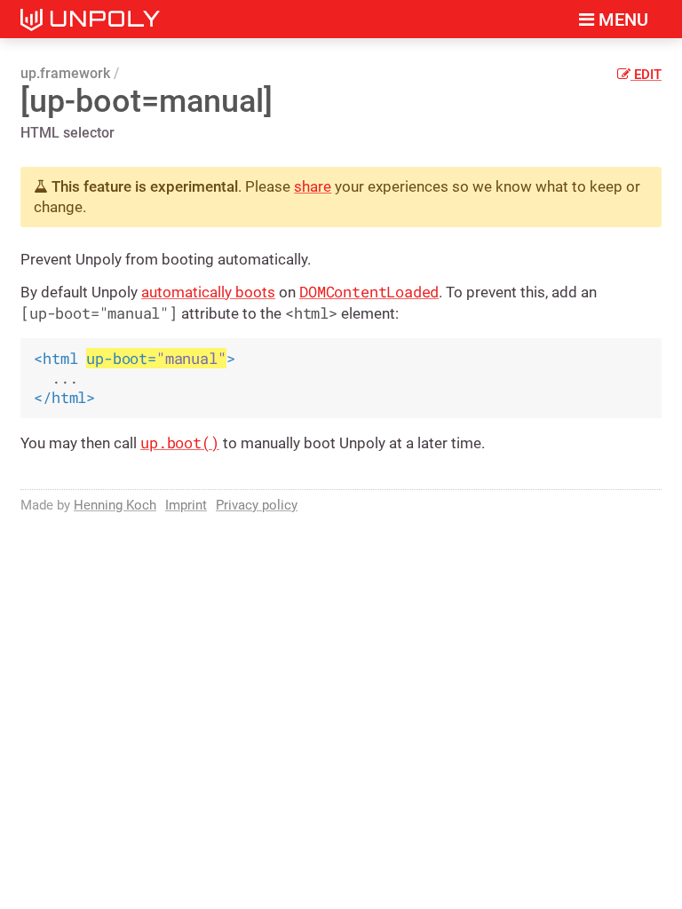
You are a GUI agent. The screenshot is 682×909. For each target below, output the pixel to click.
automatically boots (208, 292)
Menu (621, 20)
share (312, 186)
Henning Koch (115, 505)
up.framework (65, 73)
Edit (646, 75)
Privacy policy (256, 505)
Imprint (186, 505)
